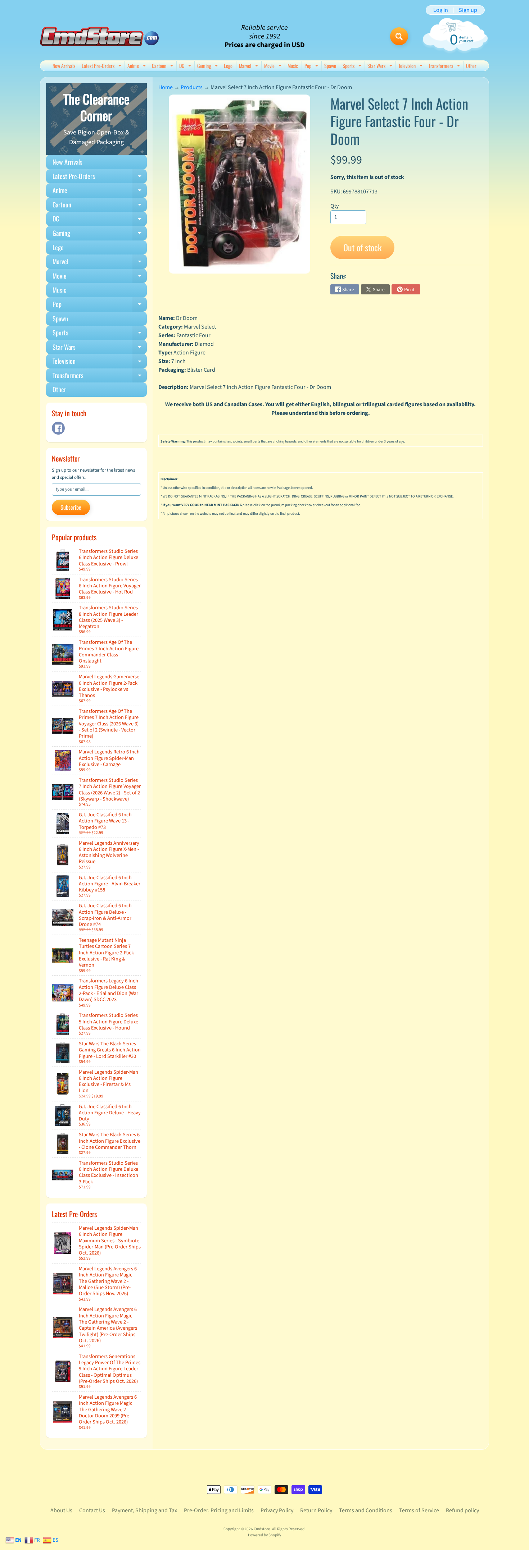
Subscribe (70, 507)
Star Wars (380, 66)
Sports (353, 66)
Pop (312, 66)
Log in (440, 10)
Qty (334, 206)
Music (293, 65)
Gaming (208, 66)
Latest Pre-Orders (102, 66)
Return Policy (316, 1510)
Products (192, 87)
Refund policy (462, 1510)
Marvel (249, 66)
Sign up (468, 10)
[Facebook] (58, 428)
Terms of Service (419, 1510)
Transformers (445, 66)
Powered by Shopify (264, 1535)
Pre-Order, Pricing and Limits (219, 1510)
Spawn (330, 65)
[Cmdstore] (99, 36)
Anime (137, 66)
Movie (274, 66)
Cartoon (163, 66)
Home (165, 87)
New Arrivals (64, 65)
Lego (228, 65)
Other (471, 65)
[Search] (399, 36)
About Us (61, 1510)
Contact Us (92, 1510)
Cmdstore (262, 1529)
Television (411, 66)
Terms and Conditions (365, 1510)
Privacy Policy (277, 1510)
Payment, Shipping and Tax (144, 1510)
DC (186, 66)
